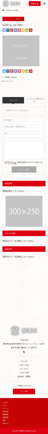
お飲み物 (5, 411)
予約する (35, 4)
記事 (3, 420)
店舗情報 (5, 414)
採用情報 (5, 417)
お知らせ (5, 423)
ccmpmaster (13, 77)
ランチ (4, 405)
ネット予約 (24, 391)
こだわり (5, 402)
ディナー (5, 408)
